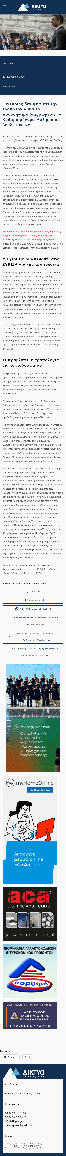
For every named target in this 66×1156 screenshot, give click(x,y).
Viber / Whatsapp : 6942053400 (35, 609)
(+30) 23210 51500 (15, 1113)
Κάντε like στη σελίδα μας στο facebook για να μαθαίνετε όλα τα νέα (35, 621)
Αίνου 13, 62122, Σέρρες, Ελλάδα (23, 1093)
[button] (4, 7)
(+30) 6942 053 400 (15, 1117)
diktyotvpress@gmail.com (18, 1125)
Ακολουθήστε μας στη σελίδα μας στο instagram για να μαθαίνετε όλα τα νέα (35, 652)
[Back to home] (33, 7)
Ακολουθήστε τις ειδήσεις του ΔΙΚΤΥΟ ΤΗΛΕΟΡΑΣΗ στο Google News (35, 636)
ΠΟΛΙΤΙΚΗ (8, 63)
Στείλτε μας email (35, 600)
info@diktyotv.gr (13, 1121)
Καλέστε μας (36, 591)
